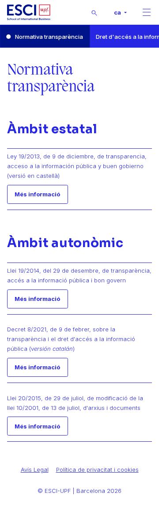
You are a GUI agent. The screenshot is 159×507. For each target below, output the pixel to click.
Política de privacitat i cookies (97, 469)
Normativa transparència (49, 36)
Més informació (37, 194)
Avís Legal (35, 469)
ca (118, 12)
